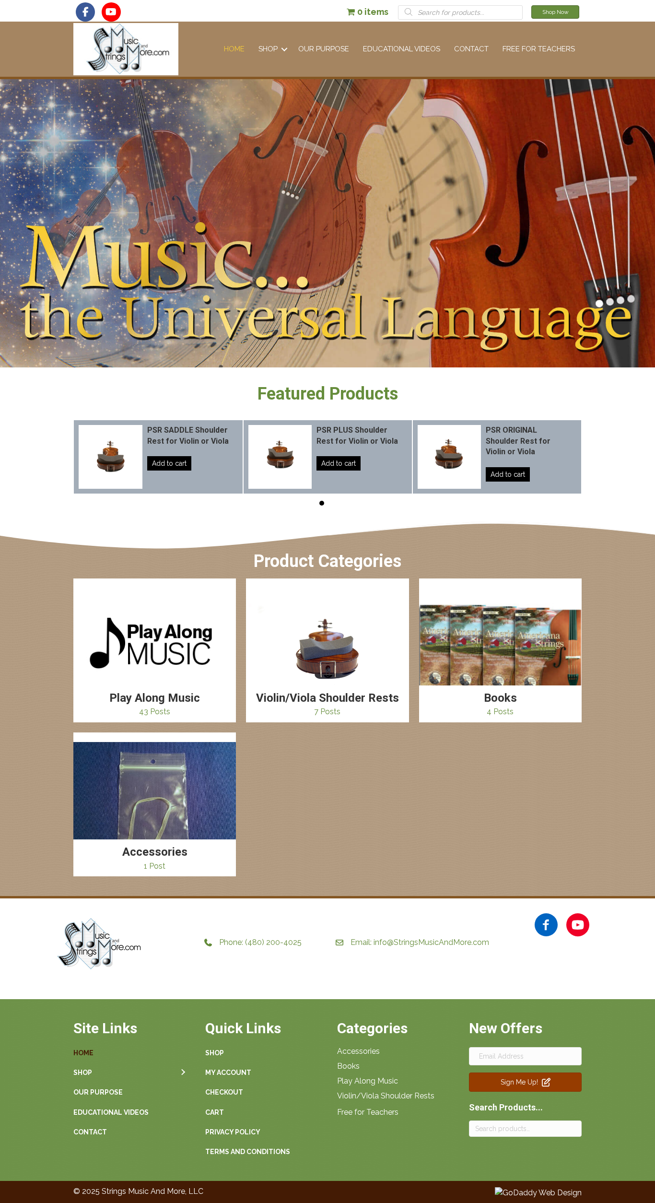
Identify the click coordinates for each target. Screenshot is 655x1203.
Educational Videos (401, 49)
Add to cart (134, 463)
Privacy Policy (232, 1132)
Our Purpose (323, 49)
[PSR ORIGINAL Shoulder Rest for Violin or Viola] (462, 457)
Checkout (224, 1092)
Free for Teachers (367, 1112)
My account (228, 1072)
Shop (268, 49)
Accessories (358, 1051)
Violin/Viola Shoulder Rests (385, 1095)
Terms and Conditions (247, 1152)
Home (234, 49)
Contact (471, 49)
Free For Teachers (539, 49)
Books (348, 1066)
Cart (214, 1112)
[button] (85, 12)
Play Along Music (367, 1080)
